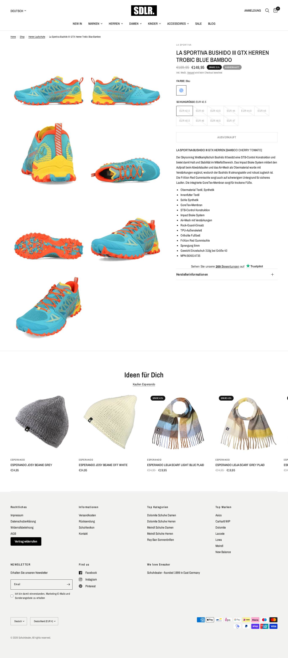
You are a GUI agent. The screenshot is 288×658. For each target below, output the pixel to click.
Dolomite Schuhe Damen (161, 515)
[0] (274, 10)
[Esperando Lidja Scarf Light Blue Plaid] (178, 423)
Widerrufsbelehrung (22, 527)
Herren (114, 23)
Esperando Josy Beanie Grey (31, 465)
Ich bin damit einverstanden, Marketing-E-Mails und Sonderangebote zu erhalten (42, 596)
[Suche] (267, 10)
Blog (211, 23)
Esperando (18, 459)
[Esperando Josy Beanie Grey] (42, 423)
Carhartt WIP (222, 521)
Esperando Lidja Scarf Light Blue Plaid (175, 465)
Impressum (17, 515)
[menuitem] (77, 23)
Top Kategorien (157, 507)
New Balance (223, 552)
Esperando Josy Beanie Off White (103, 465)
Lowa (218, 539)
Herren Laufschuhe (36, 36)
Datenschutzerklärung (23, 521)
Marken (93, 23)
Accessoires (176, 23)
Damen (134, 23)
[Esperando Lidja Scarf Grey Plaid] (246, 423)
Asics (218, 515)
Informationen (88, 507)
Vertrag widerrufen (26, 541)
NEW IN (77, 23)
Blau (181, 90)
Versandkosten (87, 515)
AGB (13, 533)
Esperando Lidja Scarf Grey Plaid (240, 465)
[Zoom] (78, 52)
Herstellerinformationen (192, 274)
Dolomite (220, 527)
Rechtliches (19, 507)
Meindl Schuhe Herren (160, 533)
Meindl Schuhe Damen (160, 527)
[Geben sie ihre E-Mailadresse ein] (68, 584)
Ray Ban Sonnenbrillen (160, 539)
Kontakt (83, 533)
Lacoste (220, 533)
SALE (198, 23)
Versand (190, 72)
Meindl (219, 546)
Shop (22, 36)
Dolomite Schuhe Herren (161, 521)
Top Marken (223, 507)
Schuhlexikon (86, 527)
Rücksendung (87, 521)
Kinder (153, 23)
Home (13, 36)
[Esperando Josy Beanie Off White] (110, 423)
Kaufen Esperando (144, 384)
